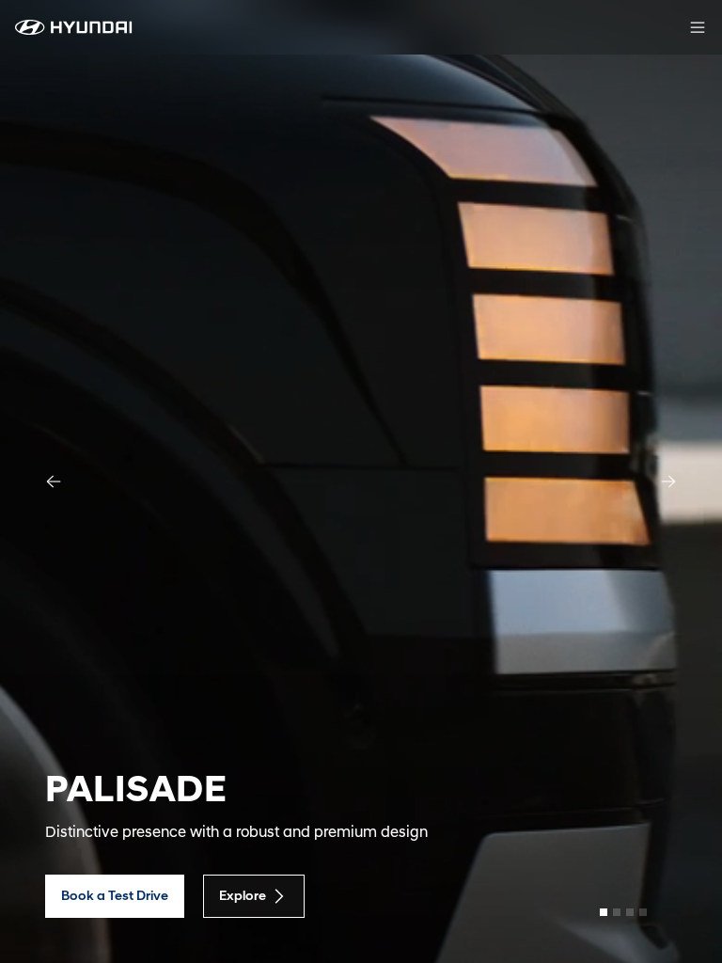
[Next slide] (668, 481)
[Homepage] (74, 27)
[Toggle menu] (697, 27)
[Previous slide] (53, 481)
